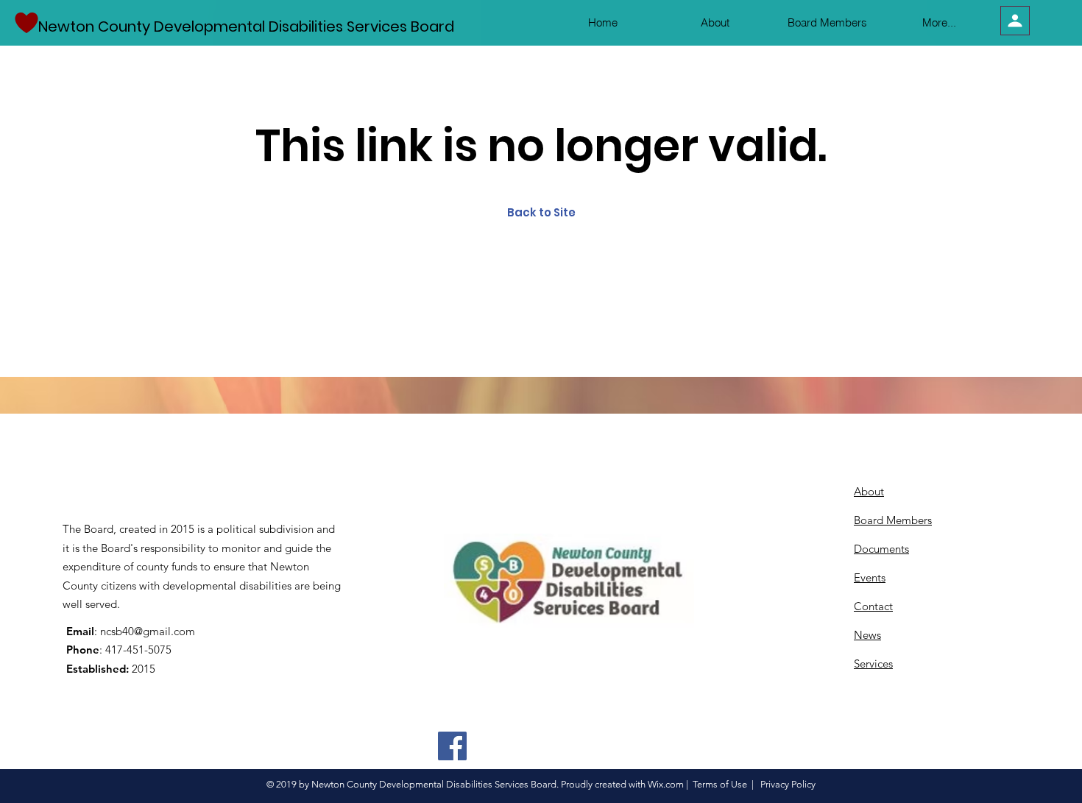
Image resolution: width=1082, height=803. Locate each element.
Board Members (893, 520)
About (869, 491)
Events (869, 577)
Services (873, 664)
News (867, 635)
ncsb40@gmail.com (147, 631)
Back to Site (541, 212)
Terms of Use (720, 784)
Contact (873, 606)
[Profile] (1015, 20)
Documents (881, 549)
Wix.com (666, 784)
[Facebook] (452, 746)
